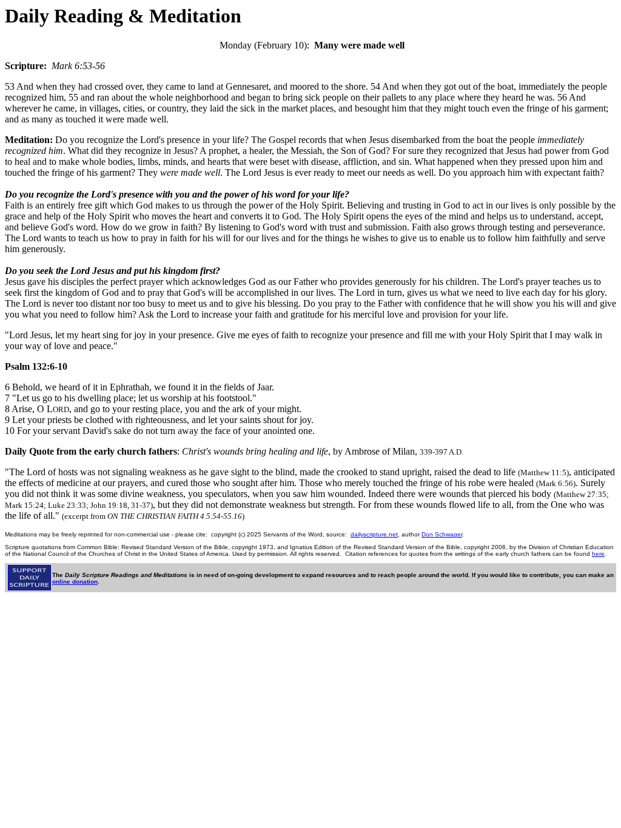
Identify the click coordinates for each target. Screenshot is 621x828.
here (598, 553)
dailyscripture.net (374, 534)
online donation (75, 581)
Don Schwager (441, 534)
